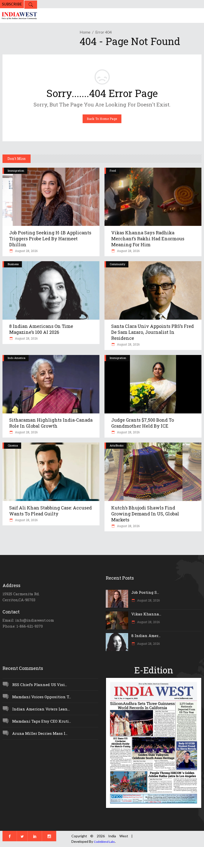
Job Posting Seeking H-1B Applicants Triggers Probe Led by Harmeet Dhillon (50, 239)
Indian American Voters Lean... (41, 708)
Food (113, 170)
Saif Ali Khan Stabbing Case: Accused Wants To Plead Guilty (50, 511)
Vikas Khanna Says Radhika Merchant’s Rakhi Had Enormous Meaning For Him (147, 239)
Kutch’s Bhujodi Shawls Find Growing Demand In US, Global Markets (145, 514)
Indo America (16, 358)
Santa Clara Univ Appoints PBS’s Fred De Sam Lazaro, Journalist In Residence (152, 332)
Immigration (16, 170)
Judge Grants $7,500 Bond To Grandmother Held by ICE (142, 423)
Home (85, 32)
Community (117, 264)
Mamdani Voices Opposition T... (41, 696)
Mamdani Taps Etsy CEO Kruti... (41, 721)
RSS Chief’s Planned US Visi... (39, 684)
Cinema (13, 445)
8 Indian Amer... (145, 635)
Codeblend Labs (104, 842)
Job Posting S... (145, 592)
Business (13, 264)
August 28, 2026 (26, 251)
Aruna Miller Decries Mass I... (39, 733)
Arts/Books (116, 445)
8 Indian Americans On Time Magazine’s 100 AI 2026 (41, 329)
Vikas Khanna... (146, 613)
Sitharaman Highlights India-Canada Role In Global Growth (51, 423)
